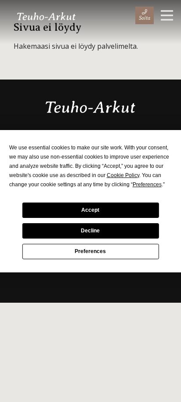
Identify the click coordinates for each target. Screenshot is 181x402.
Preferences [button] (147, 184)
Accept (90, 210)
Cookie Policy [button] (123, 175)
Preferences (90, 251)
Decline (90, 231)
